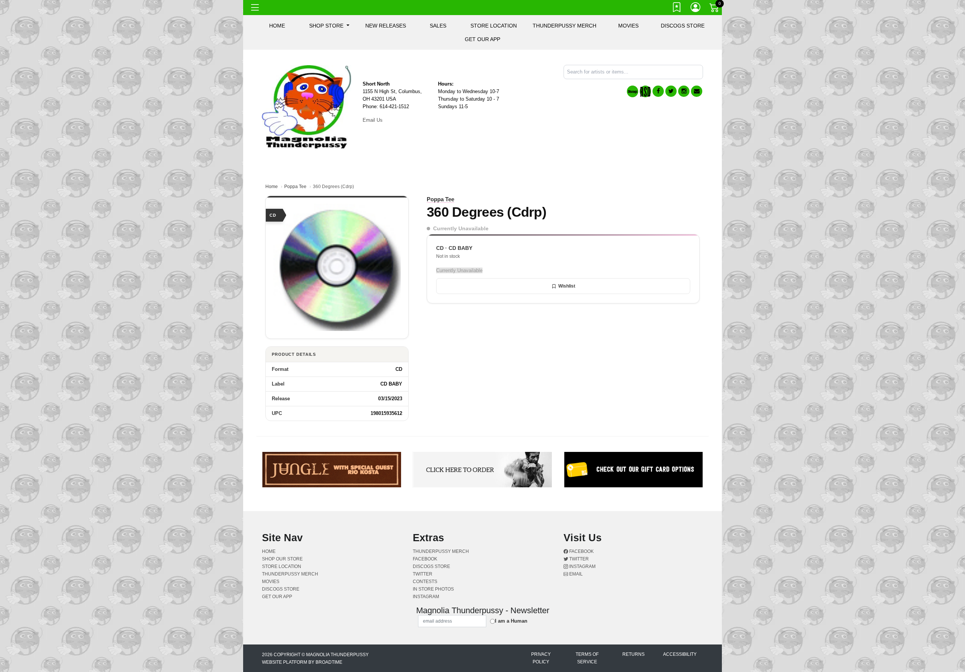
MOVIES (628, 26)
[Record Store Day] (645, 91)
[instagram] (683, 91)
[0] (715, 9)
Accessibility (680, 654)
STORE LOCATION (493, 26)
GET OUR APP (482, 39)
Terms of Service (587, 658)
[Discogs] (632, 91)
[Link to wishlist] (677, 9)
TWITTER (422, 574)
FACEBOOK (425, 559)
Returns (633, 654)
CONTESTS (425, 581)
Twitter (578, 559)
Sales (438, 26)
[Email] (696, 91)
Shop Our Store (282, 559)
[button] (329, 25)
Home (271, 186)
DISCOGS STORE (683, 26)
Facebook (581, 551)
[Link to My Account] (696, 9)
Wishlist (566, 286)
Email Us (373, 120)
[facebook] (658, 91)
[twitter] (671, 91)
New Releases (385, 26)
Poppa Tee (295, 186)
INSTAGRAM (426, 596)
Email (575, 574)
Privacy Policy (541, 658)
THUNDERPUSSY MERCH (564, 26)
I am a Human (511, 621)
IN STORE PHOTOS (433, 589)
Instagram (582, 566)
